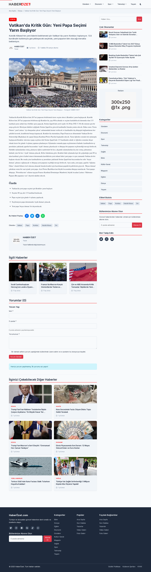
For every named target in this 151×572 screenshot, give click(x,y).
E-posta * (12, 321)
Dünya (12, 19)
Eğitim (103, 177)
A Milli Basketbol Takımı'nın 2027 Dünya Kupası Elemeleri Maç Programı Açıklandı (125, 45)
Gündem (104, 126)
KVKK (140, 567)
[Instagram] (106, 239)
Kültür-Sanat (105, 164)
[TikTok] (32, 528)
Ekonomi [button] (98, 4)
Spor (103, 139)
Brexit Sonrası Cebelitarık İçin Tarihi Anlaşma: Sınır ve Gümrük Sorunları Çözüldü (122, 33)
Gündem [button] (85, 4)
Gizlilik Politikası (114, 567)
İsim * (11, 311)
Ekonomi (104, 133)
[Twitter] (101, 239)
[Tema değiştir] (140, 4)
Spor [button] (110, 4)
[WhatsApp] (38, 528)
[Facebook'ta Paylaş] (27, 216)
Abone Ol (137, 225)
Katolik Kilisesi (46, 225)
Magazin (104, 171)
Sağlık (103, 152)
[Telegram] (22, 528)
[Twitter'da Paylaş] (32, 216)
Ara (139, 19)
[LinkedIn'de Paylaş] (37, 216)
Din (56, 225)
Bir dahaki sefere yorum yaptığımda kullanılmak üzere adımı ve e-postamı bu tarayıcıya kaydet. (48, 352)
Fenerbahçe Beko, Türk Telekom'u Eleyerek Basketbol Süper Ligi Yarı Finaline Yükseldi (125, 79)
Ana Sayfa (81, 520)
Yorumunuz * (14, 334)
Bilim (103, 158)
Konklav (35, 225)
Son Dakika (81, 523)
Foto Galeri (81, 533)
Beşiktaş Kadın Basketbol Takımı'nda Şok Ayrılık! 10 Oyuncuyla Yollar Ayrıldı (125, 56)
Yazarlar (80, 526)
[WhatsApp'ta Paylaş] (43, 216)
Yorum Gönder (16, 357)
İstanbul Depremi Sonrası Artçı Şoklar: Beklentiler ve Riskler (123, 68)
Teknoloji (104, 145)
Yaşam (133, 4)
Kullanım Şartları (129, 567)
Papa (27, 225)
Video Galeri (81, 530)
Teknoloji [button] (121, 4)
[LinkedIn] (112, 239)
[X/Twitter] (11, 528)
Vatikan (19, 225)
